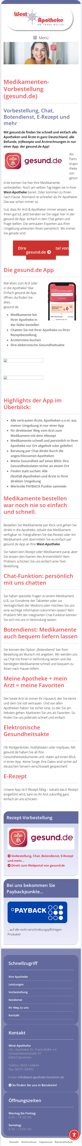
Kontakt (14, 1015)
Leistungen (16, 984)
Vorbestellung (18, 992)
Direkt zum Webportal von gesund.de (38, 865)
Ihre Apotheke (18, 977)
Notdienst (15, 1000)
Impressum (45, 1142)
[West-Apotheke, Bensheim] (42, 8)
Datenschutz (28, 1142)
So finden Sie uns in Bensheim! (34, 1085)
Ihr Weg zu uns (19, 1007)
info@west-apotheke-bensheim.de (41, 1077)
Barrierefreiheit (64, 1142)
